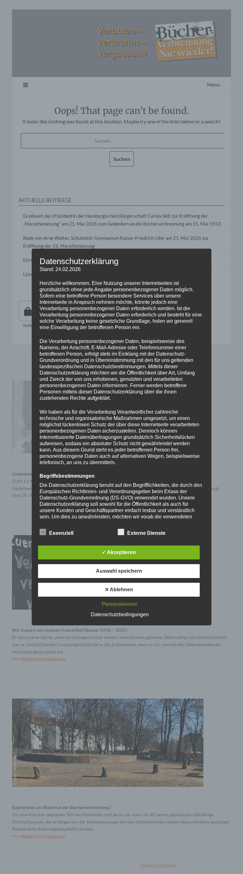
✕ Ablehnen (119, 589)
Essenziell (61, 533)
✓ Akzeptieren (119, 552)
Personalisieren (119, 604)
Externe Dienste (146, 533)
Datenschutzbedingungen (120, 614)
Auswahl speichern (119, 571)
